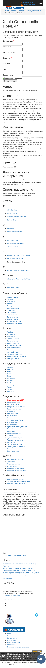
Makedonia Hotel (13, 213)
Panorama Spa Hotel (14, 231)
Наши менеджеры (13, 642)
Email (5, 69)
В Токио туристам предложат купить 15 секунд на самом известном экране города (21, 573)
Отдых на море (12, 350)
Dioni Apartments (13, 287)
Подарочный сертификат (16, 470)
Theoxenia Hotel (13, 247)
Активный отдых (13, 315)
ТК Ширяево (11, 312)
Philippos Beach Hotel (15, 258)
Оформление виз (13, 464)
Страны (14, 10)
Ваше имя (6, 58)
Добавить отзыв (20, 555)
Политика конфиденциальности (18, 647)
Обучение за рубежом (15, 420)
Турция (10, 389)
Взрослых (7, 46)
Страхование (12, 466)
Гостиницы (11, 303)
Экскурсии (11, 306)
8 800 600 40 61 (8, 589)
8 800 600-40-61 (28, 3)
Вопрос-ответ (12, 636)
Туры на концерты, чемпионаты (18, 481)
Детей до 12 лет (9, 52)
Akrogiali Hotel (12, 210)
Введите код (8, 75)
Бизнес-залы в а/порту (15, 468)
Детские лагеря (13, 319)
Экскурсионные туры (14, 444)
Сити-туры (11, 431)
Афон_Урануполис (34, 10)
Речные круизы (12, 317)
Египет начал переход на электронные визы (19, 570)
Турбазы (10, 299)
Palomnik (10, 228)
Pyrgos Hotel (11, 220)
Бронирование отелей (15, 459)
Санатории (11, 301)
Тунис (9, 387)
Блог (9, 633)
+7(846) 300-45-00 (29, 5)
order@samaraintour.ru (13, 595)
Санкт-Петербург (13, 343)
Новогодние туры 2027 (15, 400)
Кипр (9, 374)
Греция (22, 10)
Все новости (7, 578)
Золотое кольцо (13, 338)
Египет (9, 371)
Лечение (10, 418)
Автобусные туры (13, 358)
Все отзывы (7, 555)
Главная (6, 10)
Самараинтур (8, 493)
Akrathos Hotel (12, 240)
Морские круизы (13, 424)
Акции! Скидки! (12, 297)
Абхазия (10, 367)
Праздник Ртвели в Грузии (16, 483)
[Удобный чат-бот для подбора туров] (22, 618)
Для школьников (13, 308)
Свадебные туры (13, 429)
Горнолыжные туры (14, 321)
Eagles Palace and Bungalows (18, 270)
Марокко (10, 380)
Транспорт (11, 310)
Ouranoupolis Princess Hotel (17, 216)
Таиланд (10, 385)
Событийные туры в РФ (15, 479)
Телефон (6, 63)
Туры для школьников (15, 440)
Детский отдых (12, 413)
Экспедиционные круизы (16, 446)
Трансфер (11, 461)
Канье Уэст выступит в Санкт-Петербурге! (18, 568)
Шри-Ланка (11, 391)
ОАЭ (9, 382)
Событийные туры (14, 347)
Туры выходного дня (14, 354)
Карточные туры (13, 451)
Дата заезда (7, 41)
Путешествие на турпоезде (17, 356)
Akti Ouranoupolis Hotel (15, 243)
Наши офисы (7, 599)
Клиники (10, 449)
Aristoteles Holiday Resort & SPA (18, 255)
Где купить (11, 644)
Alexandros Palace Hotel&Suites (18, 279)
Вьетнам (10, 369)
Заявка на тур (12, 638)
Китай (9, 376)
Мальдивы (11, 378)
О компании (11, 640)
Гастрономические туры (16, 406)
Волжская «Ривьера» (15, 323)
